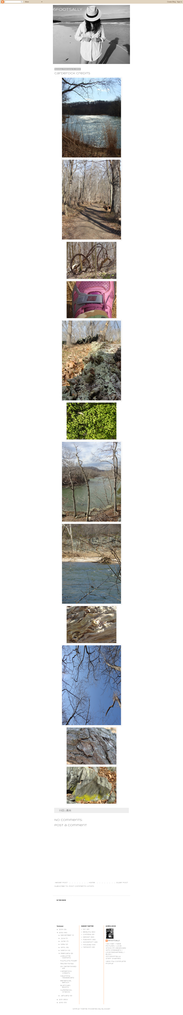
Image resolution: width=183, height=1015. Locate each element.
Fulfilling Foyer (68, 961)
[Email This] (60, 810)
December (66, 935)
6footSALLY (67, 9)
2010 (61, 1002)
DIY (84, 929)
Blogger (106, 1009)
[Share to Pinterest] (70, 810)
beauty (87, 932)
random (87, 947)
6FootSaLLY (114, 940)
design (86, 937)
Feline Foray (67, 963)
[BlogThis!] (63, 810)
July (63, 938)
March (64, 950)
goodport (88, 942)
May (63, 944)
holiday (87, 944)
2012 (61, 932)
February (66, 953)
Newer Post (61, 882)
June (63, 941)
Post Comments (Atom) (81, 886)
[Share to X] (65, 810)
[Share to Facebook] (67, 810)
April (63, 947)
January (65, 995)
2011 (61, 999)
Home (92, 882)
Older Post (122, 882)
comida (87, 934)
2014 (61, 929)
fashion (87, 939)
